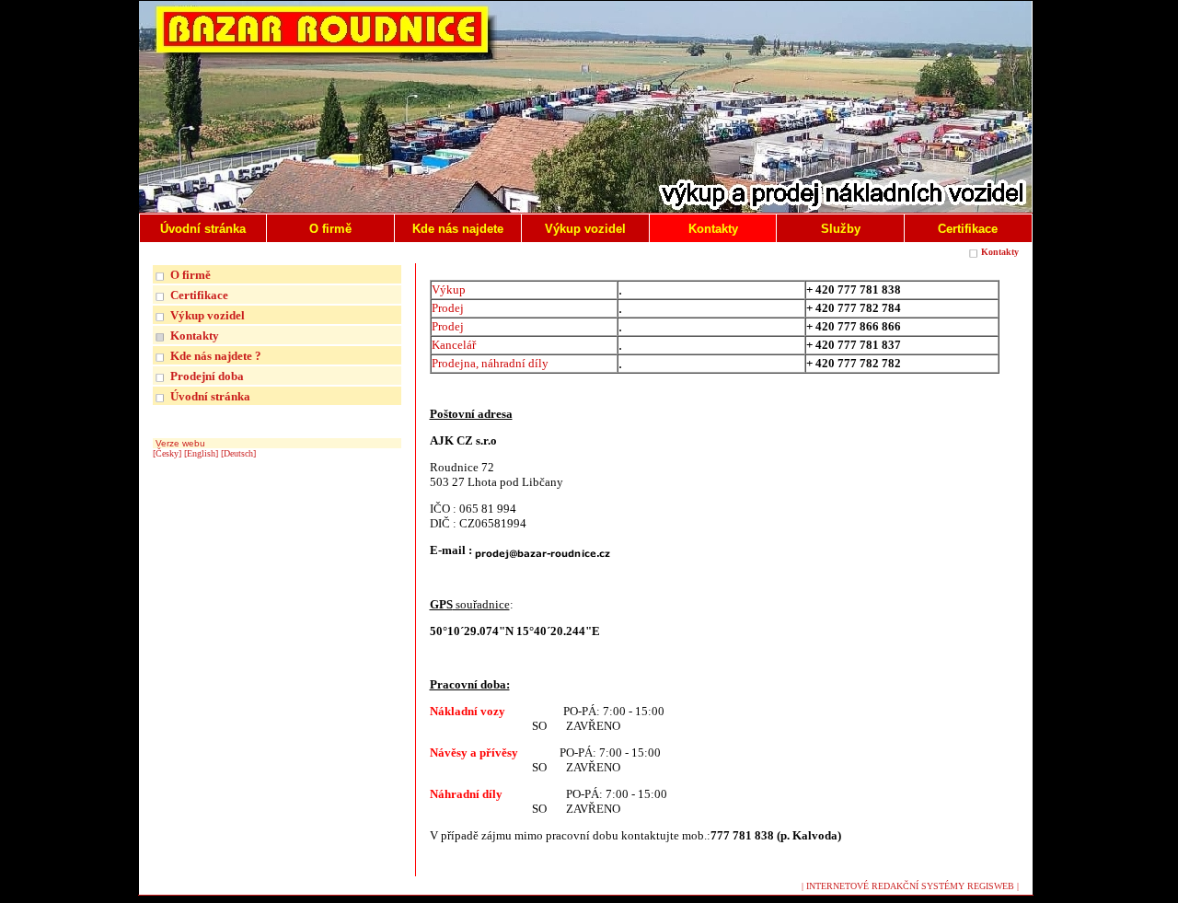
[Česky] (167, 453)
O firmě (190, 275)
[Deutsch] (238, 453)
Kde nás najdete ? (215, 356)
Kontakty (1000, 252)
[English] (201, 453)
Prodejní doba (207, 376)
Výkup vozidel (207, 315)
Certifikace (199, 295)
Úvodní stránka (210, 396)
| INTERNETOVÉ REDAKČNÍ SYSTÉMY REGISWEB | (910, 886)
